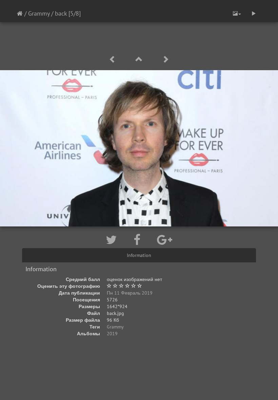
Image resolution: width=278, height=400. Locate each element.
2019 (112, 334)
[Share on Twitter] (113, 239)
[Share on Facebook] (138, 239)
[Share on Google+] (164, 239)
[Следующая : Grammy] (165, 59)
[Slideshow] (253, 13)
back (61, 13)
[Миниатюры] (140, 59)
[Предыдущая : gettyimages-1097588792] (113, 59)
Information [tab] (139, 255)
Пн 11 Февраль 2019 (130, 293)
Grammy (38, 13)
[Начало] (20, 13)
